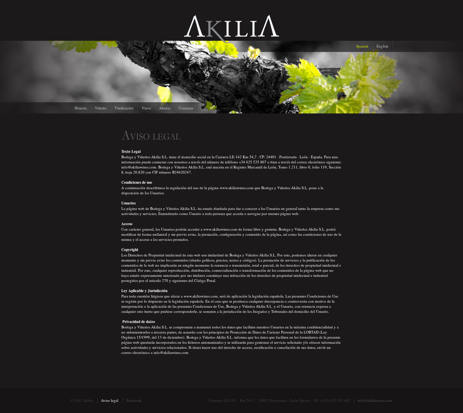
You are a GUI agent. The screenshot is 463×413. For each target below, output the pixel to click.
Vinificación (124, 107)
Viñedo (100, 107)
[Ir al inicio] (231, 41)
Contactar (186, 107)
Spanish (362, 46)
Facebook (134, 400)
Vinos (146, 107)
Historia (81, 107)
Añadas (164, 107)
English (382, 46)
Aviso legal (109, 400)
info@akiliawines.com (375, 400)
